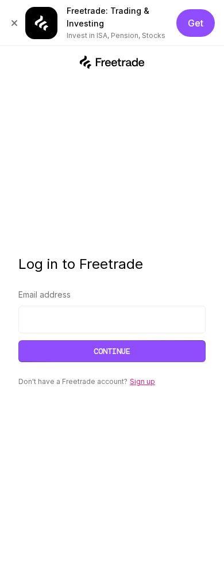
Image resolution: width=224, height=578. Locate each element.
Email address (44, 294)
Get (195, 23)
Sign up (142, 381)
